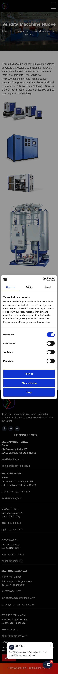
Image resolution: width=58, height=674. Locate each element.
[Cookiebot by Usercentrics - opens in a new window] (42, 279)
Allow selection (29, 383)
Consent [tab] (10, 287)
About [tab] (47, 287)
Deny (29, 392)
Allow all (29, 374)
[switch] (51, 343)
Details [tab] (29, 287)
